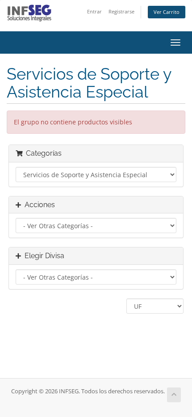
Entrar (94, 11)
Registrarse (121, 11)
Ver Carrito (166, 12)
